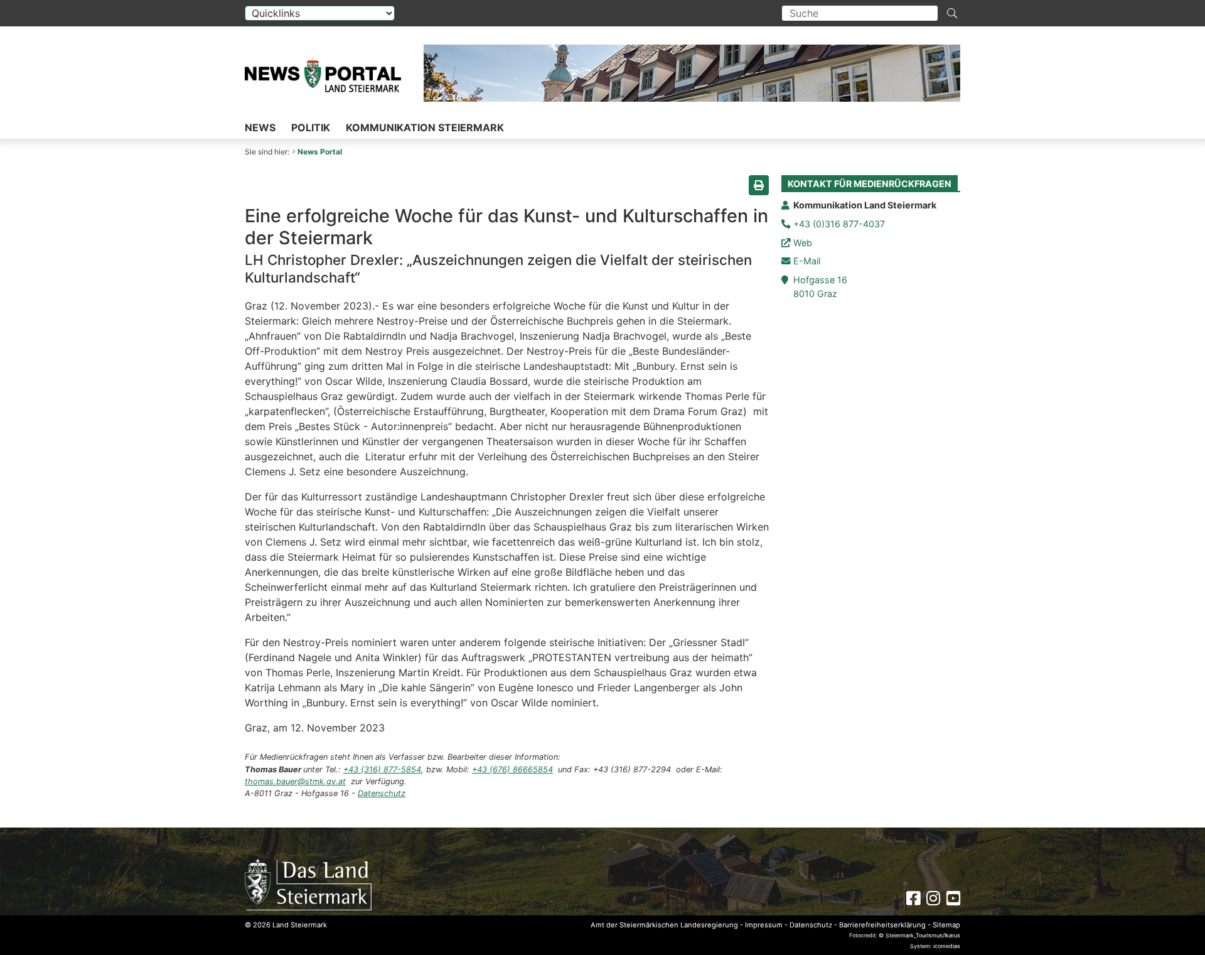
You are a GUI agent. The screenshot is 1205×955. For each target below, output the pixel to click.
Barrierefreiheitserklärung (882, 924)
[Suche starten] (952, 13)
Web (802, 242)
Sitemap (946, 924)
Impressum (764, 924)
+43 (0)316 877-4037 (839, 224)
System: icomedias (935, 945)
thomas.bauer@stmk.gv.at (295, 781)
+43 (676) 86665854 (512, 769)
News (260, 127)
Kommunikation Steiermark (425, 127)
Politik (310, 127)
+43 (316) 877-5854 (382, 769)
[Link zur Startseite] (308, 884)
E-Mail (806, 261)
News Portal (319, 151)
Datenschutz (381, 793)
